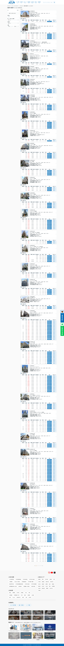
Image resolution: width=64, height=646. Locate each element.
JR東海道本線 (24, 581)
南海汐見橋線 (32, 16)
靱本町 (34, 310)
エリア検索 (28, 605)
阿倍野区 (53, 586)
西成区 (47, 588)
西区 (43, 579)
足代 (33, 53)
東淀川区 (51, 581)
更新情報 (38, 617)
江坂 (26, 597)
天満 (29, 592)
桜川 (35, 14)
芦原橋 (35, 547)
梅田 (25, 595)
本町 (35, 71)
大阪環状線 (31, 15)
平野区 (39, 590)
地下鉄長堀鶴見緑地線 (19, 584)
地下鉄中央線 (32, 84)
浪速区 (51, 579)
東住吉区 (43, 588)
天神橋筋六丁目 (16, 595)
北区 (54, 579)
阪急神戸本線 (11, 584)
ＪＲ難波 (34, 301)
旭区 (50, 584)
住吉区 (39, 588)
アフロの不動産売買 (50, 631)
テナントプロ (26, 639)
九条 (35, 84)
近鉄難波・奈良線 (26, 586)
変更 (17, 10)
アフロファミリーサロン (14, 639)
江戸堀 (34, 449)
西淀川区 (47, 581)
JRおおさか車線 (17, 581)
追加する (54, 21)
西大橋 (37, 115)
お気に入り (26, 612)
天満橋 (29, 595)
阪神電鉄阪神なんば (33, 282)
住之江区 (51, 588)
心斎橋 (36, 117)
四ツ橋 (36, 70)
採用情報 (38, 639)
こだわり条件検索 (13, 605)
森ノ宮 (35, 235)
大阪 (26, 592)
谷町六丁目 (36, 236)
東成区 (43, 584)
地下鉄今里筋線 (34, 584)
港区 (50, 586)
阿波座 (35, 98)
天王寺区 (46, 579)
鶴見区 (39, 586)
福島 (10, 592)
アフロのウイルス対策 (50, 639)
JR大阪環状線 (11, 579)
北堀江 (34, 79)
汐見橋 (35, 16)
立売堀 (34, 433)
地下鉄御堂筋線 (32, 71)
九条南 (34, 130)
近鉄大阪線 (33, 586)
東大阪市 (31, 53)
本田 (33, 508)
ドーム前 (37, 282)
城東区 (53, 584)
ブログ (14, 617)
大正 (34, 15)
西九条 (35, 135)
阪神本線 (20, 586)
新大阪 (30, 597)
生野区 (46, 584)
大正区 (46, 586)
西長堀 (37, 82)
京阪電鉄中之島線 (32, 416)
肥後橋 (36, 415)
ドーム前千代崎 (38, 83)
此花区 (43, 586)
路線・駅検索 (21, 605)
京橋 (23, 597)
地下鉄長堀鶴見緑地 (33, 82)
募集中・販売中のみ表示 (12, 13)
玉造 (34, 231)
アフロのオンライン (50, 612)
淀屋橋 (36, 453)
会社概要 (50, 617)
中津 (21, 595)
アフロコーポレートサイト (14, 631)
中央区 (39, 581)
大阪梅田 (10, 595)
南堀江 (34, 296)
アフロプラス (38, 631)
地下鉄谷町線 (32, 236)
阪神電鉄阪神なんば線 (13, 586)
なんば (36, 27)
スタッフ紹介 (14, 612)
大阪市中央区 (32, 231)
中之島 (37, 416)
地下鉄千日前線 (32, 14)
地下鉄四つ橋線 (32, 27)
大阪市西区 (31, 66)
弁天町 (35, 487)
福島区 (39, 579)
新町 (33, 66)
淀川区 (39, 584)
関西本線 (31, 301)
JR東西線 (10, 581)
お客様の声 (38, 612)
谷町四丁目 (18, 597)
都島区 (43, 581)
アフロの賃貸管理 (26, 631)
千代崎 (34, 279)
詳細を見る (49, 21)
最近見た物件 (26, 617)
